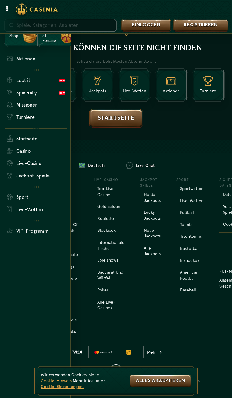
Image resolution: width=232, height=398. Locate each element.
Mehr (152, 352)
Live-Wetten (192, 200)
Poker (102, 290)
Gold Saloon (108, 206)
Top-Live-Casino (106, 191)
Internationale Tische (110, 245)
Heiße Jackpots (152, 197)
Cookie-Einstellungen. (62, 386)
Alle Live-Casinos (106, 305)
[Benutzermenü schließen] (8, 8)
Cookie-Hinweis (56, 380)
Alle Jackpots (152, 251)
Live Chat (145, 165)
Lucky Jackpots (152, 215)
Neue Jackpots (152, 233)
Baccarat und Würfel (110, 275)
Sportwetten (192, 188)
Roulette (105, 218)
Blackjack (106, 230)
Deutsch (96, 165)
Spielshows (107, 260)
